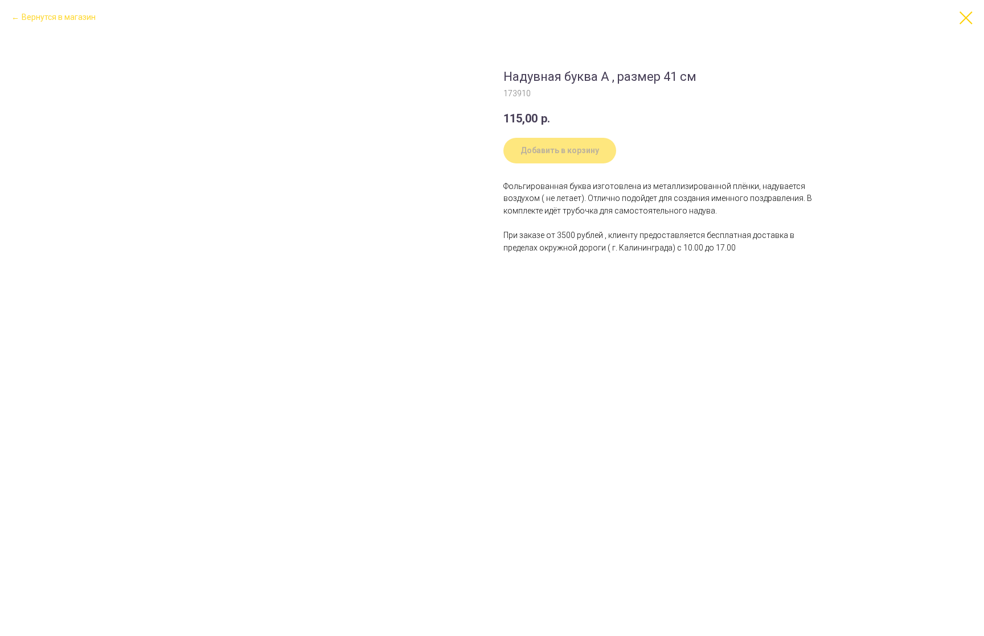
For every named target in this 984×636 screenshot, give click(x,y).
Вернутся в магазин (59, 17)
